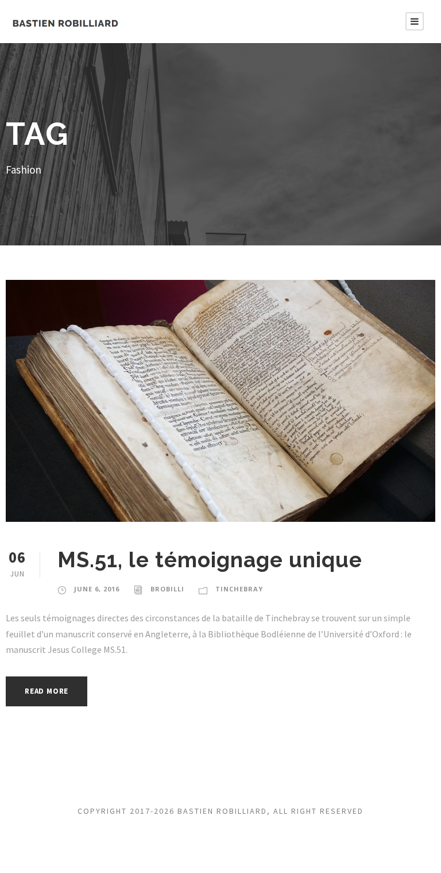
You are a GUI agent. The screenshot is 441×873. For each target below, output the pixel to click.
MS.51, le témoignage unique (209, 559)
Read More (46, 691)
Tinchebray (239, 588)
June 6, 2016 (96, 588)
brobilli (167, 588)
